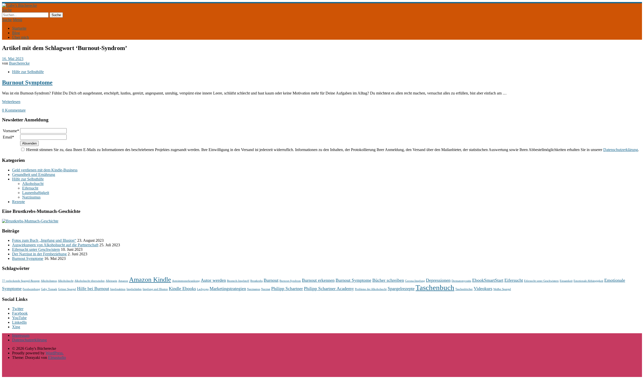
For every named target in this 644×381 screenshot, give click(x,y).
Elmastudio (57, 357)
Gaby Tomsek (49, 289)
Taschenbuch (435, 287)
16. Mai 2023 (12, 59)
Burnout (271, 280)
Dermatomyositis (461, 280)
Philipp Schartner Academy (329, 288)
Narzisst (265, 289)
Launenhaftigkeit (35, 192)
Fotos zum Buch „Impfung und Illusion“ (44, 240)
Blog (16, 33)
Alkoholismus (49, 280)
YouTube (19, 318)
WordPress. (55, 353)
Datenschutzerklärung (620, 150)
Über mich (20, 37)
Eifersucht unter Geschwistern (36, 249)
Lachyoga (203, 289)
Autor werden (213, 280)
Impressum (20, 335)
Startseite (19, 28)
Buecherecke (19, 63)
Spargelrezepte (401, 288)
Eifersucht (30, 188)
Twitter (17, 309)
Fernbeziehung (31, 289)
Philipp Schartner (287, 288)
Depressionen (438, 280)
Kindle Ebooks (182, 288)
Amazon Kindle (150, 279)
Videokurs (483, 288)
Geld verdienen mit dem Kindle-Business (44, 170)
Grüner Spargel (67, 289)
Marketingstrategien (228, 288)
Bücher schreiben (388, 280)
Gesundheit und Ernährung (33, 174)
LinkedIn (19, 322)
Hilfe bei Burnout (93, 288)
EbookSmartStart (487, 280)
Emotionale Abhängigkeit (588, 280)
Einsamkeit (566, 280)
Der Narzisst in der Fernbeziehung (39, 254)
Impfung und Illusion (155, 289)
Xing (16, 327)
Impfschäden (134, 289)
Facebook (20, 313)
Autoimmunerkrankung (186, 280)
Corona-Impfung (415, 280)
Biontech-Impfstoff (238, 280)
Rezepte (18, 202)
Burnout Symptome (27, 82)
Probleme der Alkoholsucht (371, 289)
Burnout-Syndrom (290, 280)
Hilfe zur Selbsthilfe (28, 72)
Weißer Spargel (502, 289)
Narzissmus (31, 197)
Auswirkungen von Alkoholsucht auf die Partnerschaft (55, 245)
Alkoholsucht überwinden (89, 280)
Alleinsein (111, 280)
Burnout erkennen (318, 280)
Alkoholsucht (33, 183)
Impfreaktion (118, 289)
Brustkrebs (256, 280)
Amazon (123, 280)
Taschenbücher (464, 289)
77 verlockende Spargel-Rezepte (21, 280)
